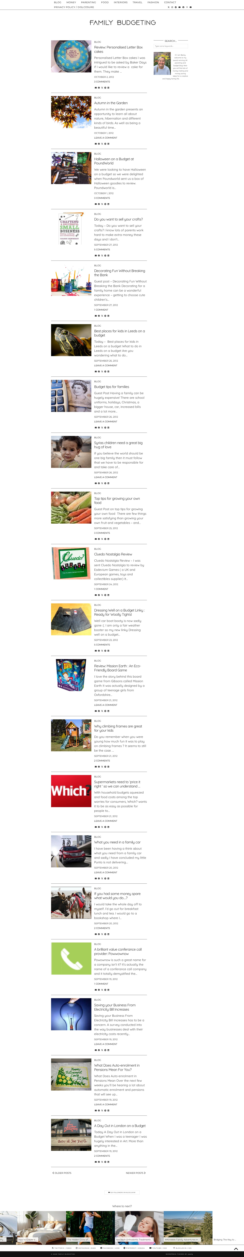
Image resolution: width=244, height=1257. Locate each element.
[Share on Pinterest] (105, 87)
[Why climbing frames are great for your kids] (71, 735)
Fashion (153, 2)
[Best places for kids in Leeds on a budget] (71, 340)
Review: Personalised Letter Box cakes (118, 49)
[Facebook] (183, 7)
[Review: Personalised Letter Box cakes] (71, 56)
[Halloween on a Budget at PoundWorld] (71, 168)
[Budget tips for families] (71, 396)
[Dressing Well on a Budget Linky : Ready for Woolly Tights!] (71, 619)
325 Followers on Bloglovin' (123, 1192)
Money (71, 2)
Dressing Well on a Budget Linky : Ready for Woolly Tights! (119, 612)
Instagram (87, 1248)
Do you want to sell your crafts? (118, 219)
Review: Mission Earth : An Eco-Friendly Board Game (117, 668)
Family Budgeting (66, 1254)
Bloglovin (183, 1248)
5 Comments (102, 249)
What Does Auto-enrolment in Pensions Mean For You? (117, 1067)
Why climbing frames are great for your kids (118, 728)
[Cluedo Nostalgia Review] (71, 563)
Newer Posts (135, 1173)
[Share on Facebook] (99, 87)
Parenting (88, 2)
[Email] (191, 7)
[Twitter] (169, 7)
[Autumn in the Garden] (71, 112)
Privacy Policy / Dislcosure (74, 7)
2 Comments (102, 760)
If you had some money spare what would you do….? (117, 895)
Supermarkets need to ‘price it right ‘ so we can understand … (117, 784)
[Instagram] (172, 7)
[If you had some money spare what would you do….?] (71, 903)
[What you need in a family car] (71, 851)
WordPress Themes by (179, 1254)
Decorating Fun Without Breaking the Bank (119, 272)
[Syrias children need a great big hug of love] (71, 452)
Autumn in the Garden (111, 103)
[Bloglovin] (187, 7)
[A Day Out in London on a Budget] (71, 1135)
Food (105, 2)
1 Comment (101, 309)
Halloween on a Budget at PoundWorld (114, 161)
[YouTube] (180, 7)
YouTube (159, 1248)
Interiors (121, 2)
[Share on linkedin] (108, 87)
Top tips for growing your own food (117, 500)
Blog (57, 2)
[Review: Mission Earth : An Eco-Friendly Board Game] (71, 675)
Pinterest (135, 1248)
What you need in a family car (117, 842)
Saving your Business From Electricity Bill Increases (115, 1007)
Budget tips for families (111, 386)
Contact (170, 2)
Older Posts (62, 1173)
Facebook (111, 1248)
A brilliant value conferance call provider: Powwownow (118, 951)
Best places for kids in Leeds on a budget (119, 333)
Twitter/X (63, 1248)
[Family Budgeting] (122, 18)
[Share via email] (95, 87)
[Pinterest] (176, 7)
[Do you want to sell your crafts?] (71, 228)
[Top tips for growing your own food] (71, 508)
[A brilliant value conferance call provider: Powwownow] (71, 958)
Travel (137, 2)
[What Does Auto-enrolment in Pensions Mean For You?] (71, 1074)
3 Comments (102, 81)
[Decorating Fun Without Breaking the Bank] (71, 280)
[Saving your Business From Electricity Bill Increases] (71, 1014)
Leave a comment (105, 137)
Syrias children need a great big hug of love (118, 444)
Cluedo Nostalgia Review (113, 554)
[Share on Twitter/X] (102, 87)
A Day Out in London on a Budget (120, 1125)
